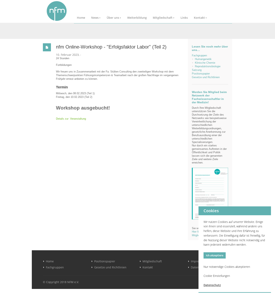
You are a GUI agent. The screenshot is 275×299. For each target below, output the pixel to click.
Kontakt (199, 18)
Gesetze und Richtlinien (206, 77)
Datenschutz (212, 285)
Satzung (197, 69)
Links (184, 18)
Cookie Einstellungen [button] (217, 276)
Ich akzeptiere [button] (214, 255)
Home (81, 18)
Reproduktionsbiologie (207, 66)
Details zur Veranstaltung (71, 118)
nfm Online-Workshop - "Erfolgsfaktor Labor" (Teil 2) (111, 47)
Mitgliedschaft (163, 18)
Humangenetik (203, 59)
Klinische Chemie (205, 62)
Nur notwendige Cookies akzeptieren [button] (227, 267)
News (95, 18)
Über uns (113, 18)
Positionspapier (201, 73)
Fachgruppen (199, 55)
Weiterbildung (137, 18)
